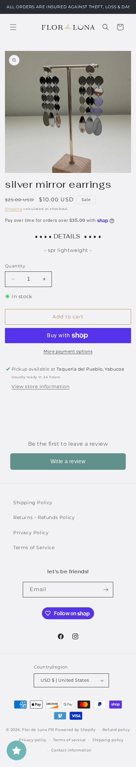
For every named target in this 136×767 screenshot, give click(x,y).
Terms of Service (34, 547)
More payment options (68, 351)
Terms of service (69, 740)
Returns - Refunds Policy (44, 517)
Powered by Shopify (75, 729)
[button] (13, 27)
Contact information (71, 750)
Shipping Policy (32, 502)
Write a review (68, 461)
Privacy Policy (31, 533)
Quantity (15, 265)
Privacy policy (33, 740)
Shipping (13, 209)
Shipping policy (108, 740)
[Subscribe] (105, 589)
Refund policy (116, 729)
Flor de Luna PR (38, 729)
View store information (40, 386)
